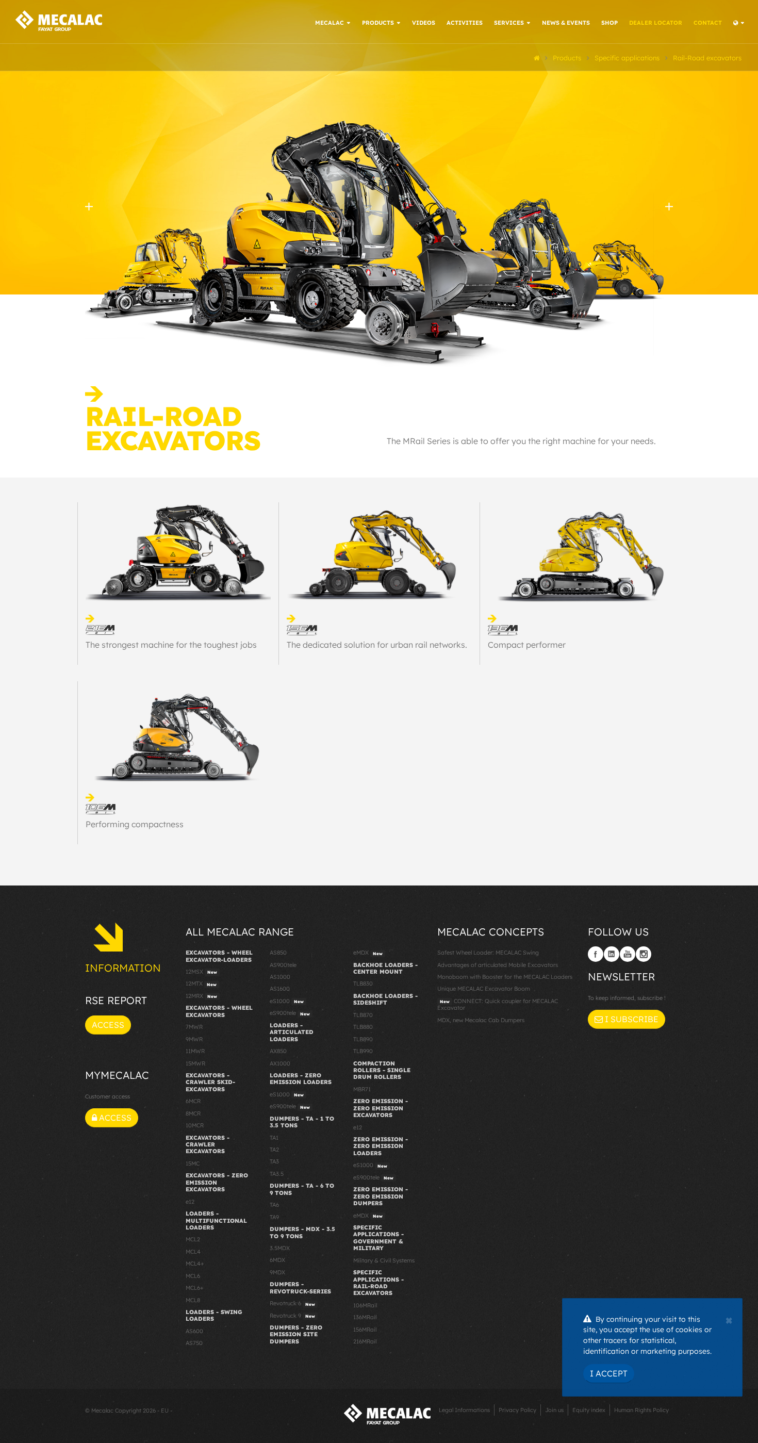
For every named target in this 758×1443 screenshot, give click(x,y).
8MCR (193, 1113)
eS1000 (287, 1001)
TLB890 (363, 1039)
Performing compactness (135, 824)
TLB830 (363, 983)
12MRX (201, 995)
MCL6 (193, 1276)
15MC (193, 1163)
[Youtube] (627, 954)
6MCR (193, 1101)
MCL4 (193, 1251)
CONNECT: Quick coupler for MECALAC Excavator (497, 1004)
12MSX (201, 971)
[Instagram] (643, 954)
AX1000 (280, 1063)
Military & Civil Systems (384, 1260)
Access (108, 1025)
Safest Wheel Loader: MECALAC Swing (488, 952)
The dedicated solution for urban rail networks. (377, 644)
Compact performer (527, 644)
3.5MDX (280, 1248)
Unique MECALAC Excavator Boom (483, 988)
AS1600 (280, 988)
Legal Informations (464, 1410)
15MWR (195, 1063)
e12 (190, 1201)
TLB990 (363, 1051)
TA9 (274, 1217)
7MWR (194, 1026)
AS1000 (280, 976)
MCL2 (193, 1239)
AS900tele (283, 965)
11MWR (195, 1051)
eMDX (368, 952)
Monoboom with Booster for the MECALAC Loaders (504, 976)
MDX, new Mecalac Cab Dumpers (480, 1020)
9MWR (194, 1039)
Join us (554, 1410)
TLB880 (363, 1026)
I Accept (609, 1373)
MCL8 (193, 1300)
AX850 (278, 1051)
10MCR (195, 1125)
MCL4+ (195, 1263)
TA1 (274, 1137)
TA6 (274, 1204)
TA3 (274, 1161)
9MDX (277, 1272)
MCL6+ (195, 1287)
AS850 (278, 952)
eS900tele (290, 1012)
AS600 (194, 1331)
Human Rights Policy (641, 1410)
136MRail (364, 1317)
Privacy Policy (517, 1410)
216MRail (364, 1341)
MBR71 (362, 1089)
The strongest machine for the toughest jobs (171, 644)
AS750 (194, 1343)
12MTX (201, 983)
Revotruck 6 (292, 1303)
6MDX (277, 1260)
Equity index (588, 1410)
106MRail (365, 1305)
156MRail (364, 1329)
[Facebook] (595, 954)
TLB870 (363, 1015)
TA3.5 (277, 1173)
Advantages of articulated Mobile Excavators (497, 965)
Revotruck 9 (292, 1315)
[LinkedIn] (611, 954)
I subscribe (630, 1019)
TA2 (274, 1149)
